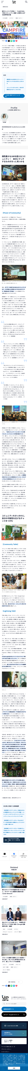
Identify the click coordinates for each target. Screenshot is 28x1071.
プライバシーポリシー (6, 1049)
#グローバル (18, 964)
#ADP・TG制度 (5, 967)
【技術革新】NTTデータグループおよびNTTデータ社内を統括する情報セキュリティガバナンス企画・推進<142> (13, 822)
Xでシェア (9, 41)
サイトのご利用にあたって (7, 1046)
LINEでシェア (11, 41)
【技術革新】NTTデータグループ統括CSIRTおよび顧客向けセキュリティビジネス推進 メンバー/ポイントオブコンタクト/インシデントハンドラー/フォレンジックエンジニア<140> (13, 813)
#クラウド (11, 18)
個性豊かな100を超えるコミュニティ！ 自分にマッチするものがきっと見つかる (16, 81)
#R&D (4, 929)
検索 (26, 1)
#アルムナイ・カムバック (7, 931)
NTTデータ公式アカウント (11, 1014)
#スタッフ (5, 964)
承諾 (14, 1068)
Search (4, 1004)
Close (26, 1054)
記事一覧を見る (11, 982)
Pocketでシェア (16, 41)
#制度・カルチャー (19, 18)
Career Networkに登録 (12, 1025)
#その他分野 (5, 18)
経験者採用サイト (9, 1009)
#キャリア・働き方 (18, 931)
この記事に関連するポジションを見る (12, 95)
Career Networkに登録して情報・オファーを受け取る (14, 840)
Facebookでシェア (6, 41)
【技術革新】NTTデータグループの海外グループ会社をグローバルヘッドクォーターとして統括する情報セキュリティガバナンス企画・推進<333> (14, 831)
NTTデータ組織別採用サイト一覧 (8, 1041)
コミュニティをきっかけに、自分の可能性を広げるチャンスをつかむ (15, 88)
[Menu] (2, 1)
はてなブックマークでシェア (14, 41)
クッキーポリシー (5, 1051)
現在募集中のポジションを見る (8, 1033)
